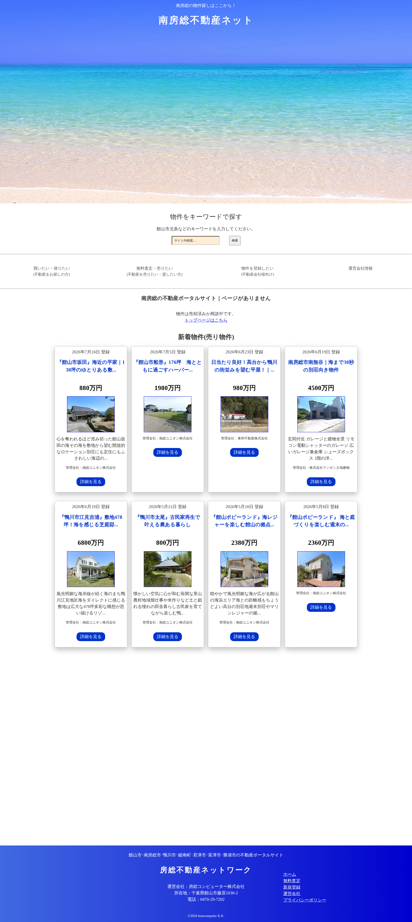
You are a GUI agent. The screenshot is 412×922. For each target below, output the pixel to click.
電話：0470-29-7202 (206, 899)
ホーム (289, 874)
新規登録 (291, 887)
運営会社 (291, 893)
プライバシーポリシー (304, 900)
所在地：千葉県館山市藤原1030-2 (206, 893)
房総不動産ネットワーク (206, 870)
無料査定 (291, 880)
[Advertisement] (198, 747)
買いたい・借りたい (51, 271)
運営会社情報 (360, 268)
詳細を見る (91, 481)
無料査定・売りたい (154, 271)
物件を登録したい (257, 271)
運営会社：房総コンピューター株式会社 (206, 886)
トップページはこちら (206, 320)
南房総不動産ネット (206, 20)
